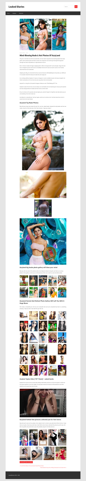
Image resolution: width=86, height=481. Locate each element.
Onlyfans (14, 13)
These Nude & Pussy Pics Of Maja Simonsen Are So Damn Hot (53, 467)
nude (27, 52)
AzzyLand (22, 462)
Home (8, 13)
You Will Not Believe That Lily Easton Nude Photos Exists (32, 465)
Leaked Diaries (16, 6)
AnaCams (21, 13)
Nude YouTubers (29, 462)
